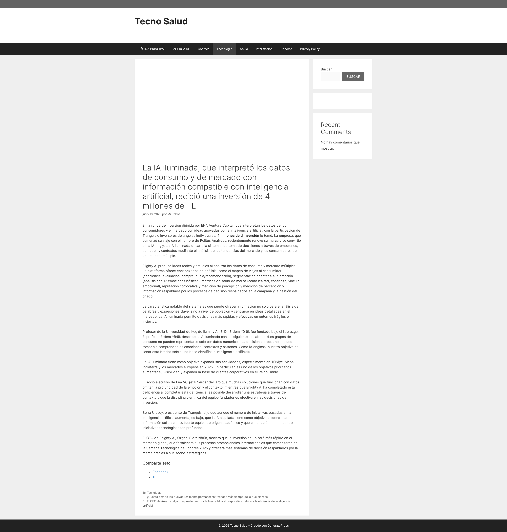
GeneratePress (278, 525)
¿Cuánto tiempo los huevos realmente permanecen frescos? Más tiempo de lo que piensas (207, 496)
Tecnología (224, 49)
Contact (203, 49)
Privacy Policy (310, 49)
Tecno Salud (161, 21)
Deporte (286, 49)
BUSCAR (353, 77)
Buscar (326, 69)
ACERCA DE (181, 49)
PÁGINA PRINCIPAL (152, 49)
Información (264, 49)
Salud (244, 49)
